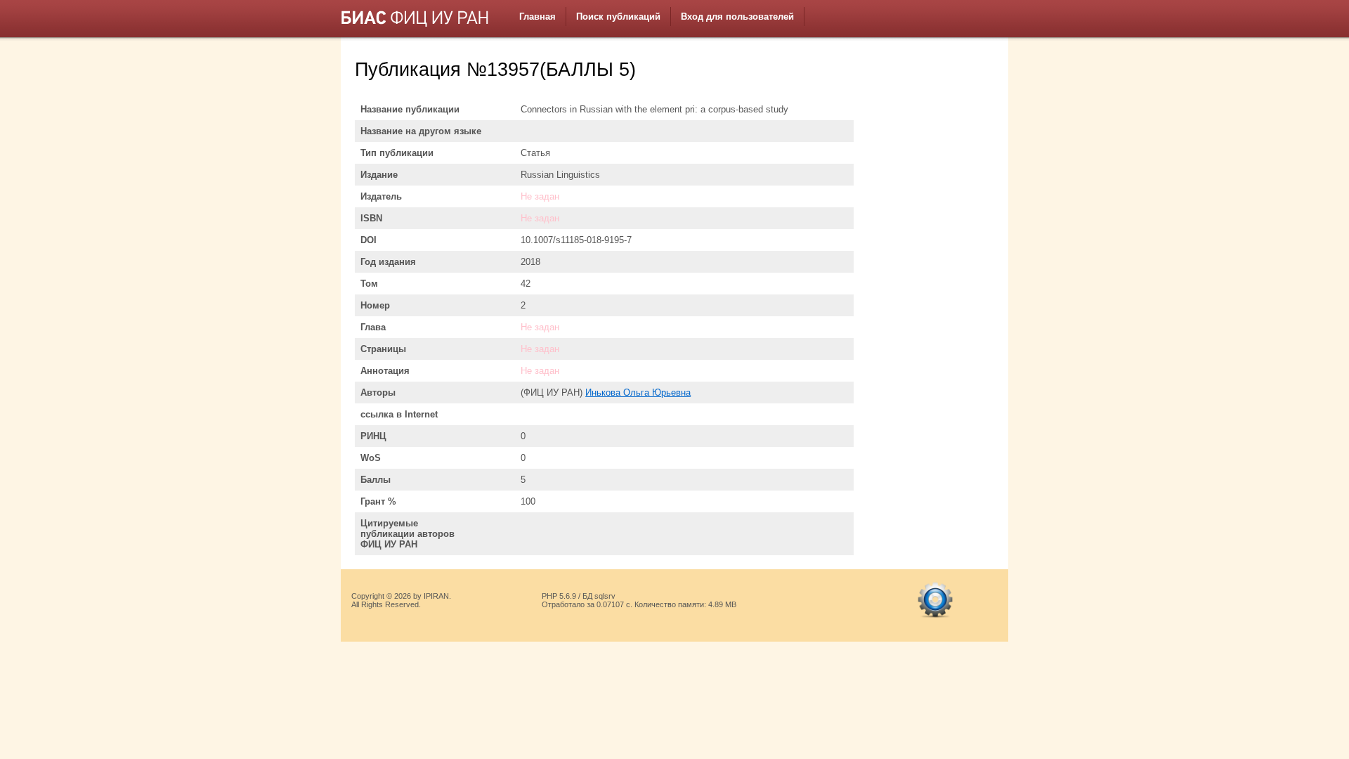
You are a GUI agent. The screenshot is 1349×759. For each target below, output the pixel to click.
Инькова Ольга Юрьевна (638, 392)
